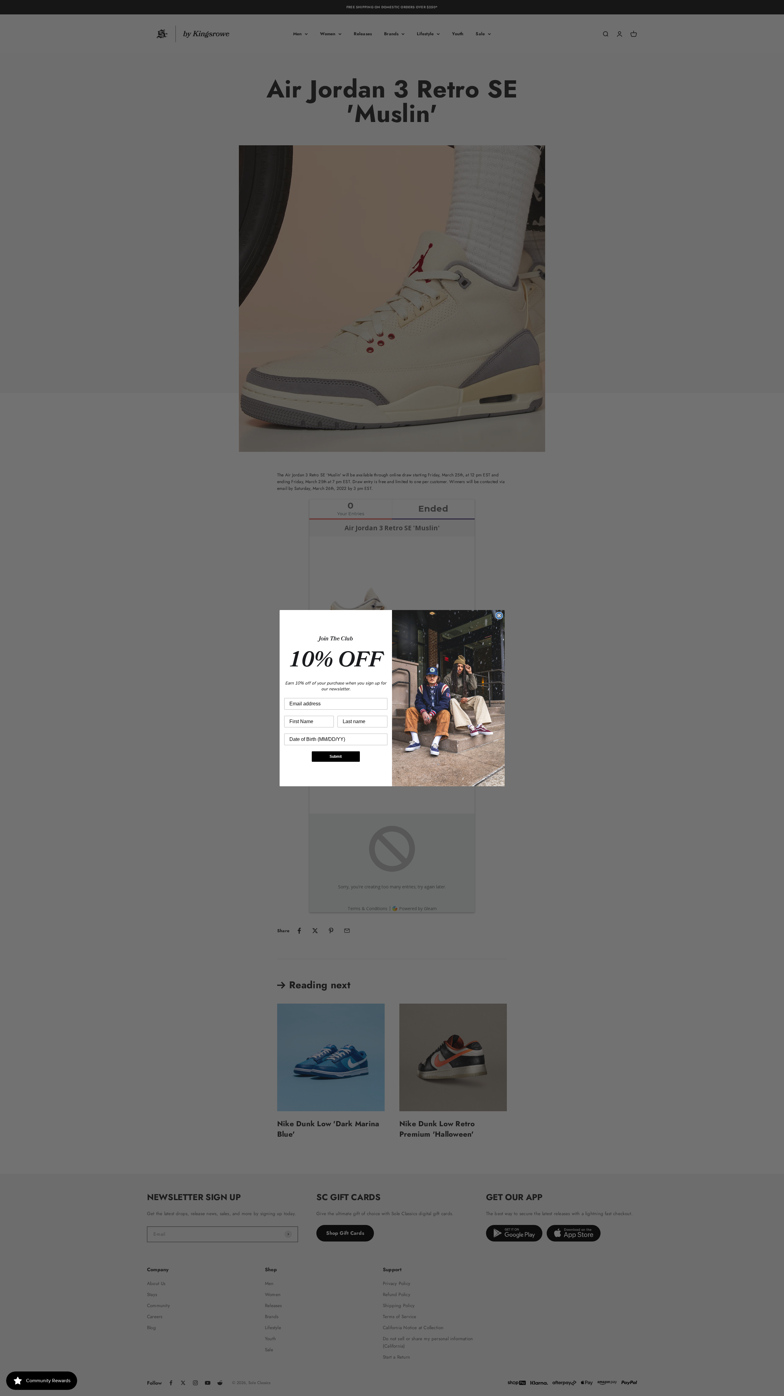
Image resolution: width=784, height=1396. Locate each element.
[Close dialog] (499, 615)
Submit (336, 756)
